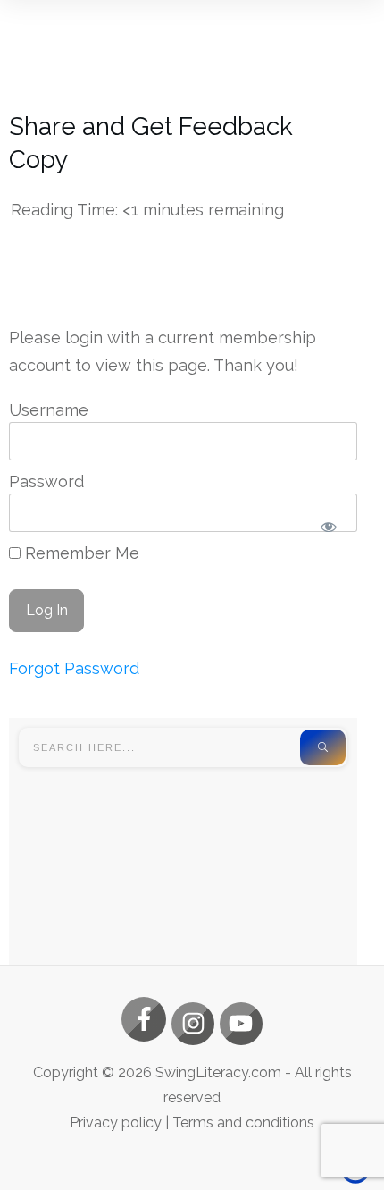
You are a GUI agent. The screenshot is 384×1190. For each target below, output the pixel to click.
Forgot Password (74, 668)
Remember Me (80, 553)
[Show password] (328, 527)
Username (48, 410)
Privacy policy (116, 1122)
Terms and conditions (243, 1122)
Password (46, 481)
